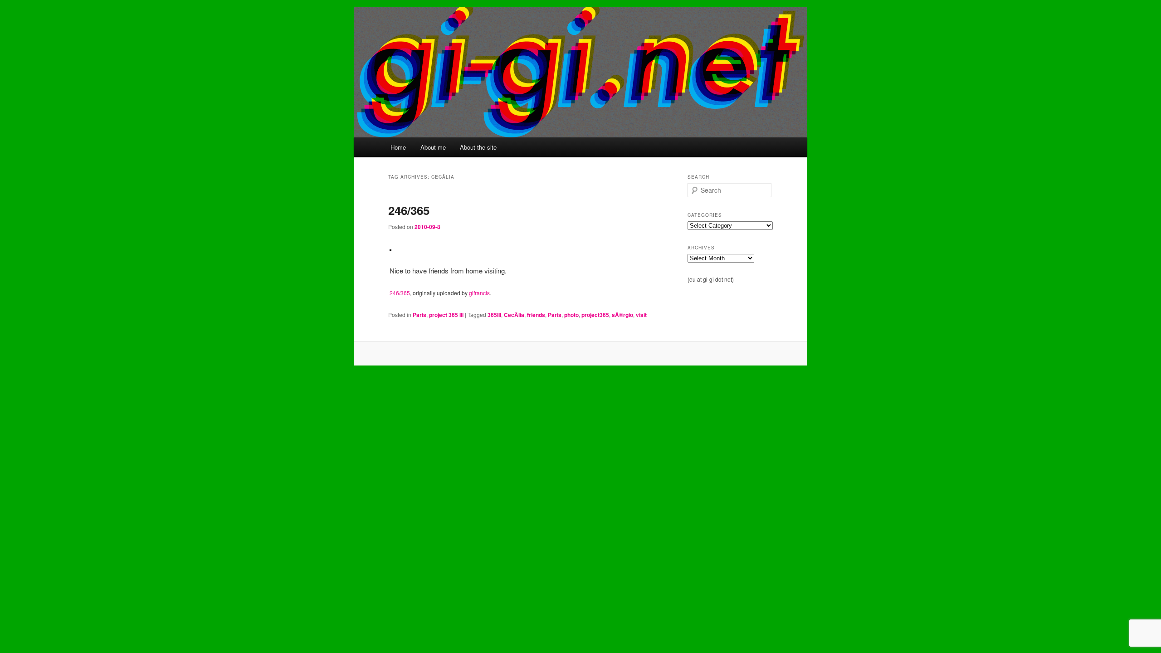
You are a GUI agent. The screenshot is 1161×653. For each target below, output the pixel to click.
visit (641, 315)
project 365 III (446, 315)
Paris (419, 315)
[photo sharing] (390, 248)
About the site (478, 147)
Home (398, 147)
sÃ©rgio (622, 315)
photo (571, 315)
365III (494, 315)
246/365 (408, 210)
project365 (595, 315)
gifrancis (479, 293)
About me (433, 147)
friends (536, 315)
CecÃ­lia (514, 315)
